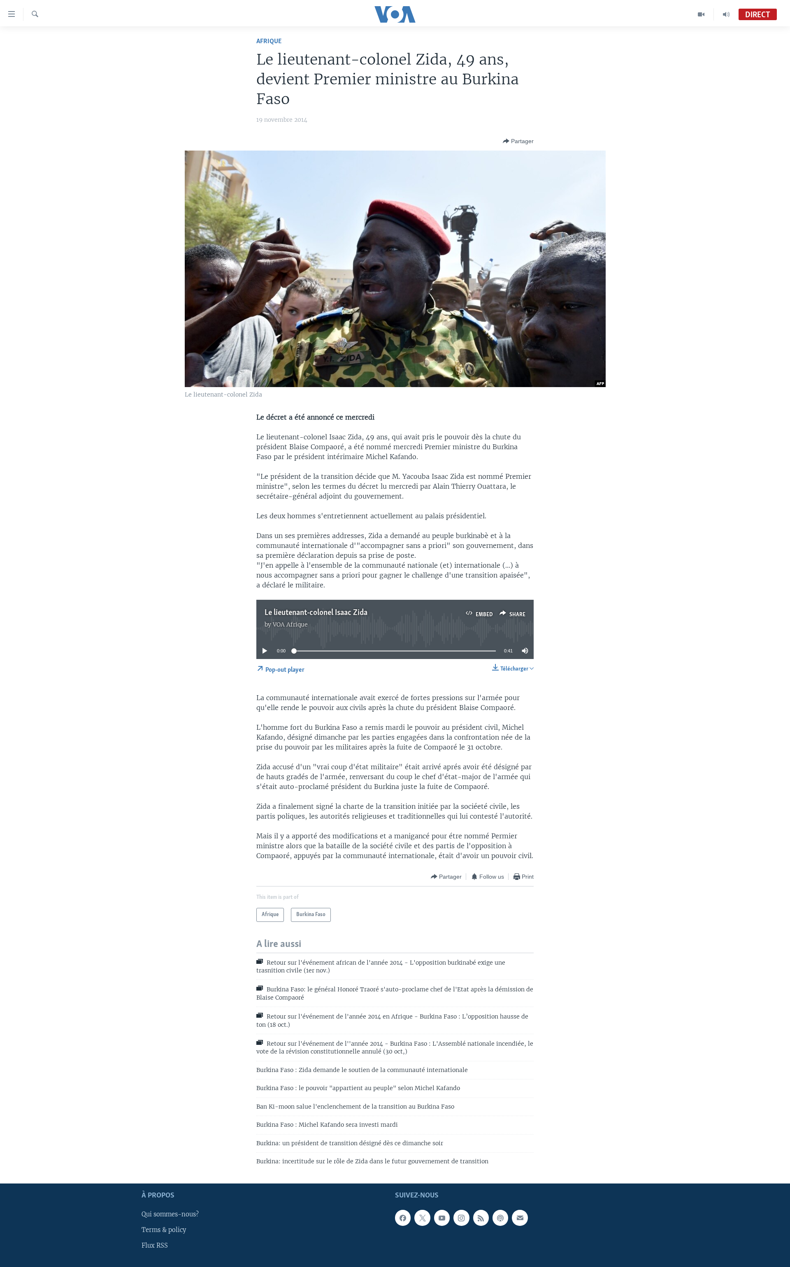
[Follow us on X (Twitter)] (422, 1218)
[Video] (701, 14)
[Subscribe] (519, 1218)
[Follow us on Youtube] (442, 1218)
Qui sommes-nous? (170, 1214)
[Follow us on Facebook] (403, 1218)
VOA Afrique (290, 624)
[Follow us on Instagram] (461, 1218)
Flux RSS (155, 1246)
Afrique (268, 41)
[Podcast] (500, 1218)
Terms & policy (164, 1230)
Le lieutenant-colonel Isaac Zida (316, 613)
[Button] (518, 141)
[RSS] (481, 1218)
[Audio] (726, 14)
